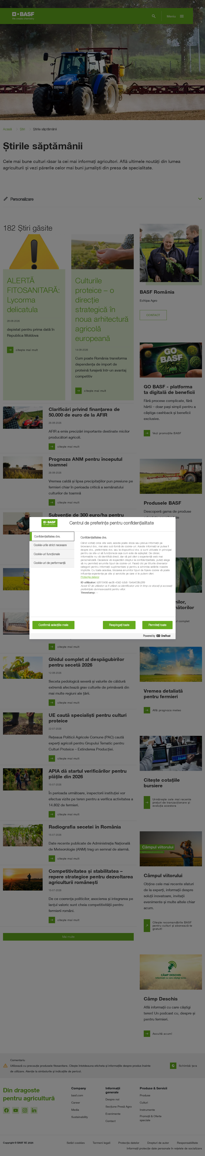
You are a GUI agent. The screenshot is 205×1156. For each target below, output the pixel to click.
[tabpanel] (126, 567)
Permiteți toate (157, 625)
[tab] (52, 536)
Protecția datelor (90, 577)
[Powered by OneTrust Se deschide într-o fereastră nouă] (158, 636)
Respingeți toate (119, 625)
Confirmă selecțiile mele (53, 625)
